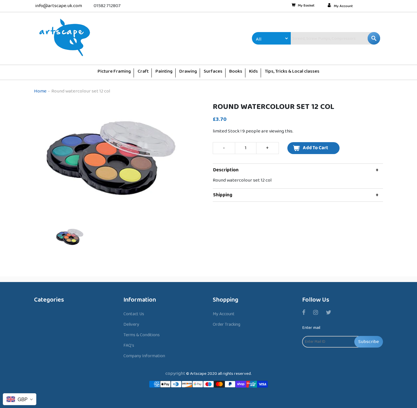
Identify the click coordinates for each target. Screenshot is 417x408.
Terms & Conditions (141, 335)
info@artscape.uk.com (58, 6)
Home (40, 91)
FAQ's (128, 345)
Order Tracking (226, 324)
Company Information (144, 356)
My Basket (306, 6)
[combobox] (323, 38)
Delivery (131, 324)
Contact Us (133, 314)
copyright (175, 373)
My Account (343, 6)
